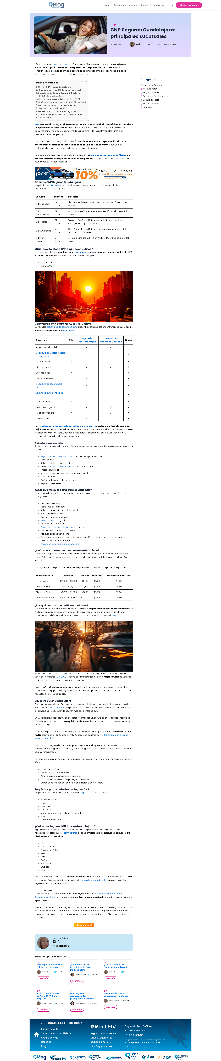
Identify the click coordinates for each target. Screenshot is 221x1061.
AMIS (115, 615)
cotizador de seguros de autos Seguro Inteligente (69, 426)
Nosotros (46, 1041)
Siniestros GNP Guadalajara (51, 108)
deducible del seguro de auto (61, 466)
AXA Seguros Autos (101, 1046)
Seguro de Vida (151, 103)
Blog (43, 1046)
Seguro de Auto (151, 92)
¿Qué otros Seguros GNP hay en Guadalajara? (60, 114)
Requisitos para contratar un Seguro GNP (58, 111)
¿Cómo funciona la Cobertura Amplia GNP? (116, 966)
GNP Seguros (82, 252)
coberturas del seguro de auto (62, 326)
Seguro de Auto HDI (101, 1041)
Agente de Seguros (152, 85)
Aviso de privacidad (149, 1047)
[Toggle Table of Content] (83, 83)
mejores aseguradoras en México (108, 155)
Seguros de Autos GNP (91, 792)
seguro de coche (60, 64)
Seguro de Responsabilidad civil (57, 456)
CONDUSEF (62, 676)
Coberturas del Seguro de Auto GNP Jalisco (59, 93)
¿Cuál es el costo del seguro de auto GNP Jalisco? (62, 102)
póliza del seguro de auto (93, 880)
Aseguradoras (150, 88)
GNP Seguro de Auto (136, 1030)
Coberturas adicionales (52, 96)
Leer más (43, 978)
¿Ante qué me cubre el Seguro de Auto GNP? (59, 99)
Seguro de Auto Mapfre (103, 1033)
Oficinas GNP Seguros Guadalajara (54, 87)
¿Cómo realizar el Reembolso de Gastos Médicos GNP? (81, 967)
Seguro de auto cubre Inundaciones (59, 527)
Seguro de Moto (151, 99)
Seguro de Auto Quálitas (138, 1026)
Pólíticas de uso (131, 1047)
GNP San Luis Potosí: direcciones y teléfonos (116, 994)
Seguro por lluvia (49, 520)
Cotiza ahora (45, 117)
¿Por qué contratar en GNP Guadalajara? (57, 105)
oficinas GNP (56, 185)
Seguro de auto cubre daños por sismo (60, 544)
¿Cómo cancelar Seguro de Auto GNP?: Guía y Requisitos (49, 996)
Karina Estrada (62, 938)
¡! (84, 925)
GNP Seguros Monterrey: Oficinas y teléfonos (49, 966)
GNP (37, 124)
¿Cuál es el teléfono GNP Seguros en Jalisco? (59, 90)
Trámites (147, 107)
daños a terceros (56, 707)
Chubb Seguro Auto (101, 1037)
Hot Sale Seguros (134, 1034)
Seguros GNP (69, 330)
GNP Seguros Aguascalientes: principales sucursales (82, 996)
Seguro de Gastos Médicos (156, 96)
